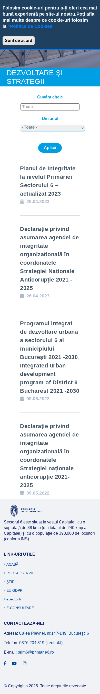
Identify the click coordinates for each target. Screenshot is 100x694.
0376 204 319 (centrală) (41, 643)
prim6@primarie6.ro (36, 652)
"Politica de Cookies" (31, 26)
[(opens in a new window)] (5, 664)
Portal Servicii (21, 573)
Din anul (50, 118)
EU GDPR (14, 590)
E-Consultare (20, 608)
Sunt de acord (18, 40)
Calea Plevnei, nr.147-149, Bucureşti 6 (54, 633)
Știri (11, 582)
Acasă (12, 564)
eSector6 (13, 599)
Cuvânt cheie (50, 97)
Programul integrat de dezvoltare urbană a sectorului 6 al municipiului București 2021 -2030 (49, 340)
